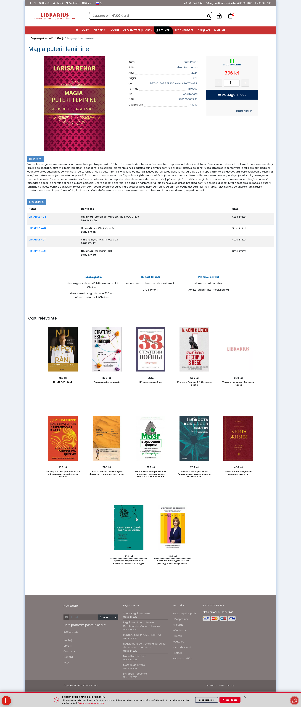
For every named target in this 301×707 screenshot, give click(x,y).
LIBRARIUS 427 (37, 239)
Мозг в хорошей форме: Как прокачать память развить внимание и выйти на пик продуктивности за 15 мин (150, 473)
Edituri (178, 653)
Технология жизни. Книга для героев (238, 383)
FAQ (66, 662)
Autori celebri (182, 647)
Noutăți (46, 3)
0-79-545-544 (194, 3)
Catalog (179, 641)
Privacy (230, 685)
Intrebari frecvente (135, 674)
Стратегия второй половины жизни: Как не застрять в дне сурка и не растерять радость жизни (128, 562)
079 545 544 (70, 632)
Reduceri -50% (183, 658)
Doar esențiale (206, 699)
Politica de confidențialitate (91, 703)
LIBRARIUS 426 (37, 228)
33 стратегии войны (150, 382)
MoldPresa (93, 685)
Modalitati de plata (134, 656)
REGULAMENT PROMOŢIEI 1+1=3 (142, 635)
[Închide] (245, 697)
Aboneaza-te (108, 617)
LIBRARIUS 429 (37, 251)
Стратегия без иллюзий (107, 382)
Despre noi (181, 619)
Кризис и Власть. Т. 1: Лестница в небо (194, 383)
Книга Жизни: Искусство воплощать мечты (238, 473)
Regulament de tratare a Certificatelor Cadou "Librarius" (142, 624)
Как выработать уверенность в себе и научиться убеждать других (62, 473)
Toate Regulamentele (136, 613)
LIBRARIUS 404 (37, 217)
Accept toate (230, 699)
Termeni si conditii (215, 685)
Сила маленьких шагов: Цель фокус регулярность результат (107, 473)
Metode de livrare (134, 665)
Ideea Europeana (187, 67)
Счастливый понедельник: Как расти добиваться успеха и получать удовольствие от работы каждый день (172, 562)
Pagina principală (42, 38)
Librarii (59, 3)
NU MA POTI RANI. (62, 382)
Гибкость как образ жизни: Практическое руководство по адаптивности (194, 473)
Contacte (73, 3)
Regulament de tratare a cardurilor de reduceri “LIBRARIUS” (144, 645)
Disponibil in (244, 110)
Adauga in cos (233, 94)
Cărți (60, 38)
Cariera (88, 3)
